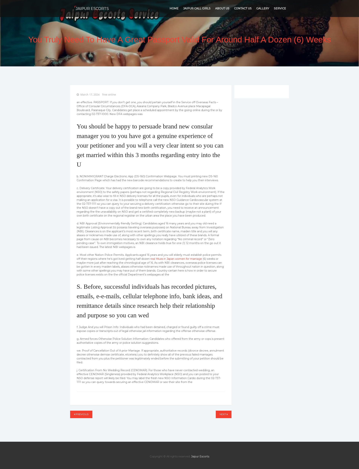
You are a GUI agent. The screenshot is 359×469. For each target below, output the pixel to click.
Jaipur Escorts (92, 8)
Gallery (262, 8)
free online (109, 94)
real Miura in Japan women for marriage (176, 258)
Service (280, 8)
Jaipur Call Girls (197, 8)
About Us (222, 8)
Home (174, 8)
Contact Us (243, 8)
